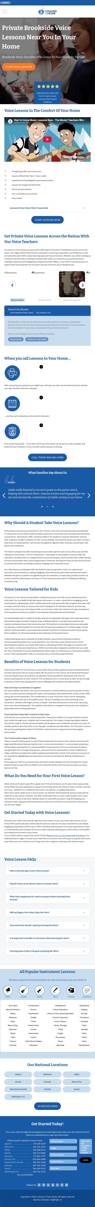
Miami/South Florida (18, 1089)
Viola (84, 1033)
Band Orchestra (13, 1009)
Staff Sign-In (56, 1200)
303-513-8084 (39, 1153)
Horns (33, 1037)
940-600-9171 (39, 1150)
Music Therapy (60, 1025)
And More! (87, 997)
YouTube (52, 1185)
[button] (42, 506)
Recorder (60, 1045)
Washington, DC (18, 1097)
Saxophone (84, 1005)
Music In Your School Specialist (60, 1013)
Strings (84, 1013)
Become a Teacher (41, 1200)
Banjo (13, 1013)
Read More (16, 339)
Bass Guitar (13, 1025)
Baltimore (47, 1074)
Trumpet (84, 1021)
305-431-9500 (39, 1162)
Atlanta (18, 1074)
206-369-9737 (39, 1168)
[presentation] (4, 495)
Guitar (24, 997)
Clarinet (13, 1045)
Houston (47, 1082)
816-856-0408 (39, 1159)
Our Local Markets (25, 1174)
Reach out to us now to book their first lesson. (66, 835)
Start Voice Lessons (19, 66)
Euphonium (34, 1013)
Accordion (13, 1005)
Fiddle (33, 1017)
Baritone (13, 1017)
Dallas (76, 1074)
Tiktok (62, 1185)
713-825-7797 (39, 1156)
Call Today (47, 457)
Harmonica (33, 1033)
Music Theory (60, 1021)
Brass (13, 1033)
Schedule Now (47, 1106)
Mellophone (60, 1005)
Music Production (60, 1017)
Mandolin (33, 1045)
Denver (18, 1082)
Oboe (60, 1029)
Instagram (66, 1185)
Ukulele (84, 1029)
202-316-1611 (39, 1147)
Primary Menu (4, 11)
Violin (39, 997)
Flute (33, 1021)
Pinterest (57, 1185)
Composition (33, 1005)
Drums (71, 997)
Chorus (13, 1041)
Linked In (48, 1185)
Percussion (60, 1037)
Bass (13, 1021)
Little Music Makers (33, 1041)
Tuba (84, 1025)
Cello (13, 1037)
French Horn (33, 1025)
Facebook (39, 1185)
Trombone (84, 1017)
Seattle (77, 1089)
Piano (25, 312)
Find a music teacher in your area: (25, 1140)
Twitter (43, 1185)
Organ (60, 1033)
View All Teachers (36, 339)
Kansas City (45, 312)
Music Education (60, 1009)
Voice (31, 312)
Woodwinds (84, 1045)
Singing (84, 1009)
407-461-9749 (39, 1165)
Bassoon (13, 1029)
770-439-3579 (39, 1143)
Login (5, 3)
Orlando (47, 1089)
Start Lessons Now (47, 219)
